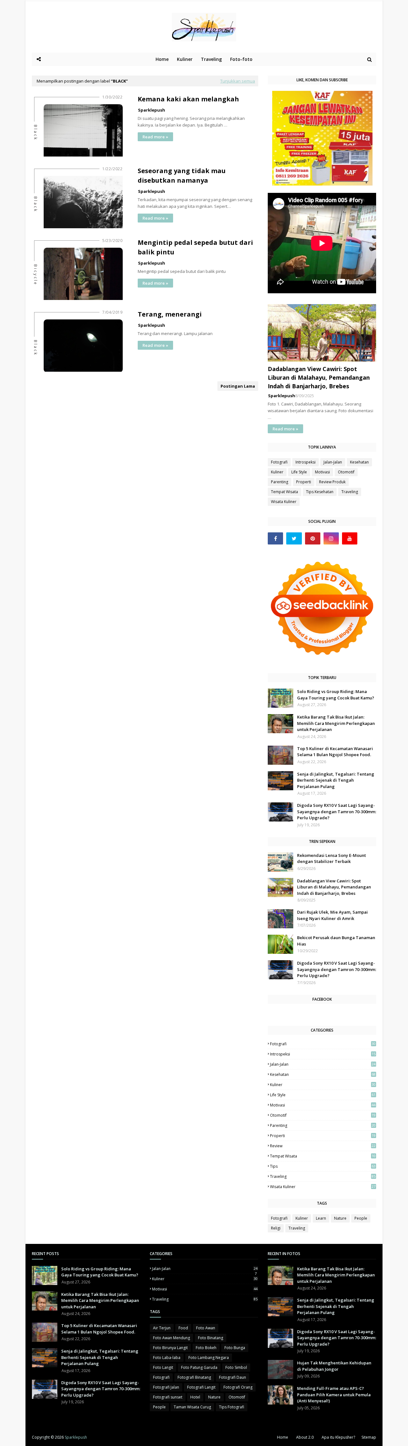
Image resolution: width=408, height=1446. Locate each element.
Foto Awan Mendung (171, 1337)
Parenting (279, 482)
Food (183, 1328)
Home (282, 1437)
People (360, 1218)
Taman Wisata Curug (192, 1407)
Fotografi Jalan (166, 1387)
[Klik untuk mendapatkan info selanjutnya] (322, 184)
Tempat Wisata (284, 491)
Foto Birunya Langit (170, 1347)
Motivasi (322, 472)
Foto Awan (205, 1328)
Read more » (155, 137)
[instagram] (331, 538)
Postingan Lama (238, 386)
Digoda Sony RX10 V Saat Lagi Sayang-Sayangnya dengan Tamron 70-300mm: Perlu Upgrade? (336, 811)
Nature (340, 1218)
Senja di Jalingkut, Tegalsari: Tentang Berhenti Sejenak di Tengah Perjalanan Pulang (335, 780)
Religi (275, 1228)
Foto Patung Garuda (199, 1367)
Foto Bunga (234, 1347)
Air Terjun (162, 1328)
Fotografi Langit (201, 1387)
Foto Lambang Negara (208, 1357)
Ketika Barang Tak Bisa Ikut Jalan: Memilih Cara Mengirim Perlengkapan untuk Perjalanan (336, 723)
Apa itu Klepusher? (338, 1437)
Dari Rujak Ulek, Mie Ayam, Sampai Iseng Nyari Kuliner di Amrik (332, 915)
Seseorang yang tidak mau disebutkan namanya (182, 175)
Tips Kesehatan (319, 491)
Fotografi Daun (232, 1377)
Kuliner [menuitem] (185, 59)
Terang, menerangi (170, 314)
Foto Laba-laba (166, 1357)
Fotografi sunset (167, 1397)
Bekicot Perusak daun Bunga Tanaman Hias (336, 941)
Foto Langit (163, 1367)
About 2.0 (305, 1437)
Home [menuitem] (162, 59)
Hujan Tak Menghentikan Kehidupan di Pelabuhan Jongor (334, 1366)
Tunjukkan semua (237, 81)
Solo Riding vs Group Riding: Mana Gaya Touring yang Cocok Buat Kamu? (335, 695)
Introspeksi (305, 462)
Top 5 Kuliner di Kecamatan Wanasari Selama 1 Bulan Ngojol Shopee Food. (335, 752)
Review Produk (332, 482)
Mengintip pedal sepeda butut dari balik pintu (195, 247)
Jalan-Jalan (333, 462)
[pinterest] (312, 538)
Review (322, 1146)
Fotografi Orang (237, 1387)
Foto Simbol (236, 1367)
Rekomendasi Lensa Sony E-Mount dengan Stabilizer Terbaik (331, 858)
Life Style (299, 472)
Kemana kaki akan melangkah (188, 99)
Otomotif (346, 472)
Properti (303, 482)
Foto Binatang (210, 1337)
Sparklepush (151, 110)
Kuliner (277, 472)
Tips (322, 1166)
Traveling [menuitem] (211, 59)
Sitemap (368, 1437)
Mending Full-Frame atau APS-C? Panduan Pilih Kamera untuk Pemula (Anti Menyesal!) (334, 1394)
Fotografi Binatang (194, 1377)
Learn (321, 1218)
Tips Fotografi (231, 1407)
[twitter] (294, 538)
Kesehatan (359, 462)
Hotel (195, 1397)
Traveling (349, 491)
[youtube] (349, 538)
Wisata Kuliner (283, 501)
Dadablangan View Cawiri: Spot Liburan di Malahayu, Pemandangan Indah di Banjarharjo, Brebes (319, 377)
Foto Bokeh (206, 1347)
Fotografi (279, 462)
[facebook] (275, 538)
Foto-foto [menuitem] (241, 59)
